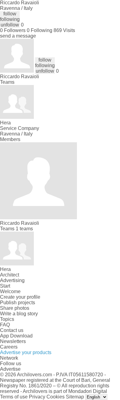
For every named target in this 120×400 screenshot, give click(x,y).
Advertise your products (25, 352)
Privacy (37, 396)
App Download (16, 335)
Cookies (55, 396)
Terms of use (14, 396)
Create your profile (20, 297)
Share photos (14, 308)
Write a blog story (19, 313)
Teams (7, 82)
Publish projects (17, 302)
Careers (9, 346)
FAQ (5, 324)
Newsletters (13, 341)
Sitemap (75, 396)
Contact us (11, 330)
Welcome (10, 291)
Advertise (10, 369)
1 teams (24, 228)
